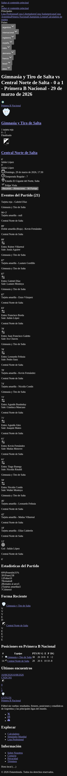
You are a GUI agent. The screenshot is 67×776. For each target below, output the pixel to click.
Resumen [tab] (6, 188)
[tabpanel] (33, 447)
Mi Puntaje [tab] (32, 188)
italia (4, 48)
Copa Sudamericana (45, 14)
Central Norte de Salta (17, 625)
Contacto (11, 755)
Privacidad (12, 758)
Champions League (37, 16)
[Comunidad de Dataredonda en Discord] (8, 720)
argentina (6, 27)
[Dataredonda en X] (8, 714)
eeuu (4, 69)
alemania (6, 53)
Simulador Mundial (16, 736)
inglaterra (6, 38)
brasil (4, 63)
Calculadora (13, 734)
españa (5, 43)
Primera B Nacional (11, 105)
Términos (12, 761)
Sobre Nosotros (15, 753)
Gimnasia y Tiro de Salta (18, 605)
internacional (8, 32)
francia (5, 58)
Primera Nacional (19, 16)
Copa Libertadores (26, 14)
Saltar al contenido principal (15, 2)
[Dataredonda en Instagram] (8, 717)
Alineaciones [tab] (19, 188)
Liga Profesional (9, 14)
